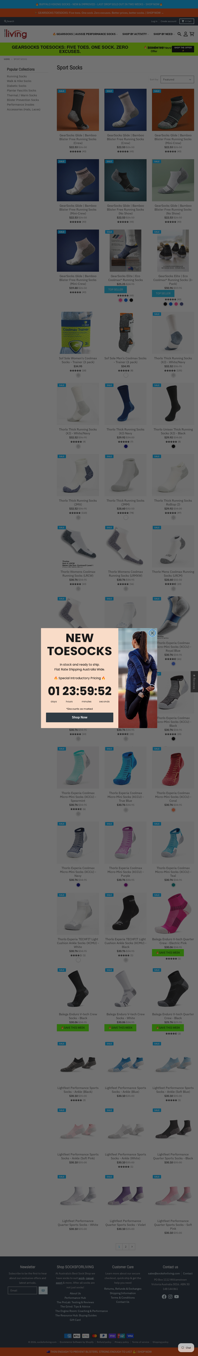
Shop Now (79, 717)
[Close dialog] (152, 633)
